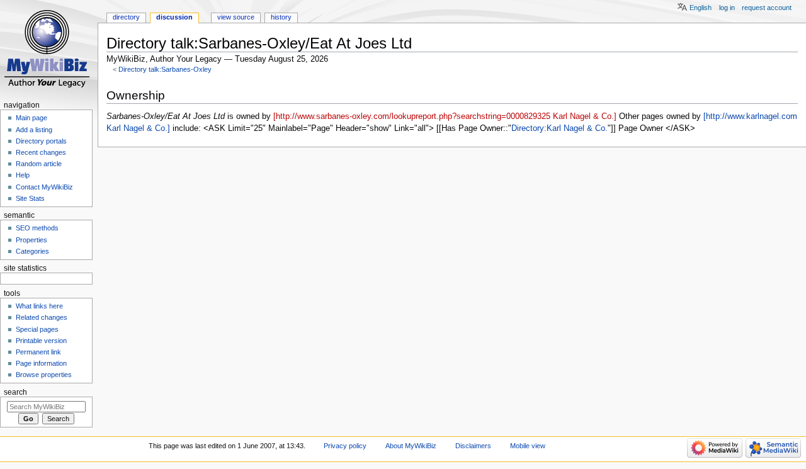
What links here (39, 306)
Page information (41, 363)
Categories (32, 251)
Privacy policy (345, 445)
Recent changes (41, 152)
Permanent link (38, 352)
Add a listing (34, 129)
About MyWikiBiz (410, 445)
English (701, 7)
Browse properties (44, 374)
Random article (39, 163)
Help (23, 175)
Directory (126, 17)
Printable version (41, 340)
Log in (727, 7)
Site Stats (30, 198)
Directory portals (41, 141)
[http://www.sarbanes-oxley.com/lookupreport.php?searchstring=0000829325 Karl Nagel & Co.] (444, 116)
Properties (31, 240)
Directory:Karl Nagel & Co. (559, 128)
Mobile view (527, 445)
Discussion (174, 17)
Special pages (37, 329)
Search (15, 392)
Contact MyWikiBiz (44, 187)
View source (235, 17)
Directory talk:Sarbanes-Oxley (165, 69)
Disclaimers (473, 445)
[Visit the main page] (49, 49)
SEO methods (37, 228)
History (281, 17)
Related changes (41, 317)
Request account (767, 7)
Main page (31, 117)
